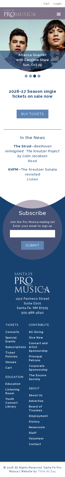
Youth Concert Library (11, 402)
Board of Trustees (35, 408)
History (34, 421)
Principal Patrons (35, 358)
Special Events (11, 339)
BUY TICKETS (32, 114)
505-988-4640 (32, 312)
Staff (33, 433)
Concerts (12, 332)
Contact (35, 444)
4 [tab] (38, 76)
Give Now (36, 337)
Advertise (36, 401)
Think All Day (47, 471)
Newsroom (37, 427)
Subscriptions (15, 347)
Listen (32, 179)
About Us (36, 395)
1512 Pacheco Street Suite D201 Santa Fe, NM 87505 (32, 303)
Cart (46, 3)
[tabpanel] (32, 48)
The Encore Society (37, 377)
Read (32, 161)
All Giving (36, 332)
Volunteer (36, 438)
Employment (38, 416)
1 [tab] (26, 76)
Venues (10, 362)
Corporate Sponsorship (38, 367)
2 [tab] (30, 76)
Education (13, 384)
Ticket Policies (11, 354)
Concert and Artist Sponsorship (38, 347)
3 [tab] (34, 76)
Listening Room (12, 391)
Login (57, 3)
